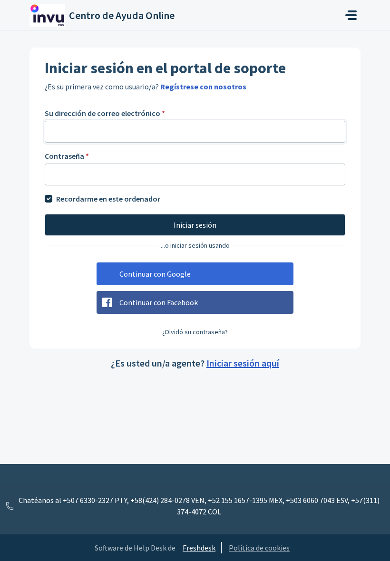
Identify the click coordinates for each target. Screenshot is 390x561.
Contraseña (67, 156)
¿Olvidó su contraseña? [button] (195, 332)
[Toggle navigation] (351, 15)
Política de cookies (259, 547)
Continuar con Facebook (158, 302)
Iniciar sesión (195, 225)
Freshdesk (199, 547)
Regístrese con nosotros (203, 86)
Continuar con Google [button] (155, 274)
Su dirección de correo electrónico (105, 113)
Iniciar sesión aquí (242, 363)
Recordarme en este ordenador (108, 198)
